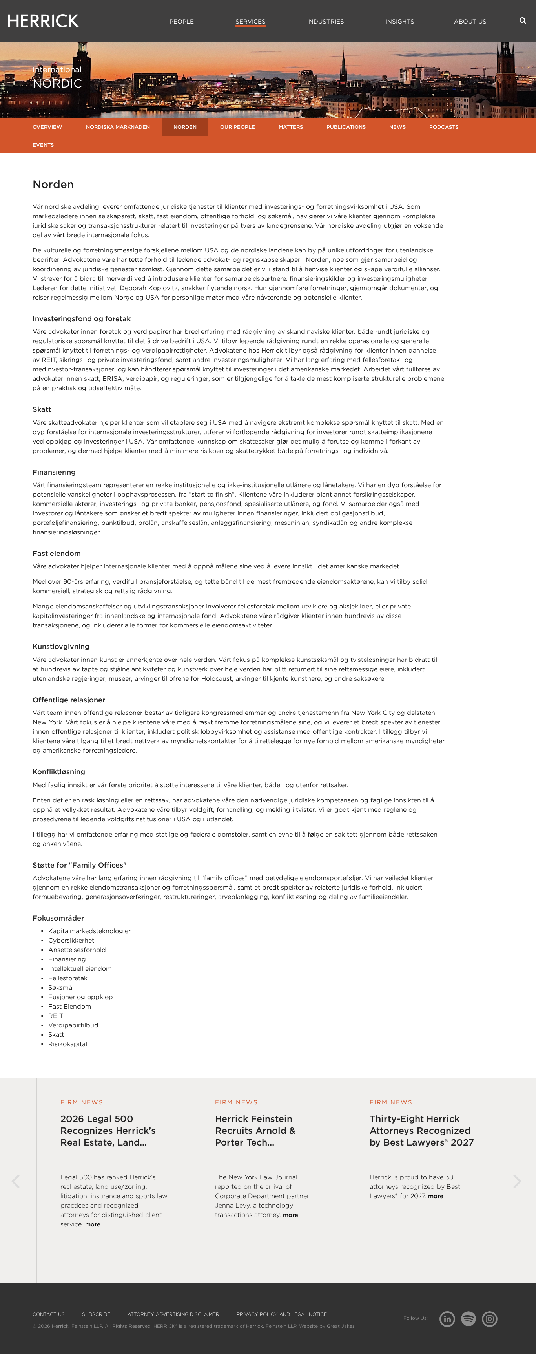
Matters (291, 127)
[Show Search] (523, 20)
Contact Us (49, 1314)
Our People (237, 127)
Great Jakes (341, 1326)
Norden (185, 127)
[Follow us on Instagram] (492, 1318)
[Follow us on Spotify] (471, 1323)
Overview (47, 127)
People (182, 21)
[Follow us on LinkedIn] (450, 1320)
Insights (400, 21)
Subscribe (96, 1314)
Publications (346, 127)
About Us (470, 21)
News (397, 127)
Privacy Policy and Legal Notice (282, 1314)
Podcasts (443, 127)
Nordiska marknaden (118, 127)
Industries (325, 21)
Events (43, 145)
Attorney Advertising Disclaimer (173, 1314)
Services (250, 21)
